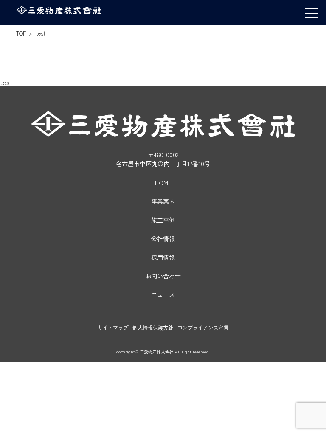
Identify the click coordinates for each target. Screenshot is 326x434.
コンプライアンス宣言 (202, 327)
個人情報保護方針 (152, 327)
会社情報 (163, 238)
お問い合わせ (163, 276)
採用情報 (163, 257)
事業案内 (163, 201)
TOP (21, 33)
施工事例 (163, 220)
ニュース (163, 294)
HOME (163, 182)
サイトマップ (113, 327)
